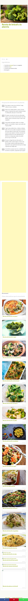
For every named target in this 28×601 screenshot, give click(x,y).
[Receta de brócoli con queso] (14, 314)
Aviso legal (7, 597)
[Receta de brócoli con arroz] (14, 546)
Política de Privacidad (17, 597)
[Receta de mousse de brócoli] (9, 564)
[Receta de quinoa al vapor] (14, 464)
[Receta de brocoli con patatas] (14, 439)
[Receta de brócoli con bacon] (14, 506)
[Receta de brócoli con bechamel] (14, 379)
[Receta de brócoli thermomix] (9, 558)
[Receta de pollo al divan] (14, 484)
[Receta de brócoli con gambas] (14, 529)
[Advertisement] (14, 43)
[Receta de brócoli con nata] (6, 552)
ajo (10, 66)
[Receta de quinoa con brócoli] (14, 570)
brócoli (11, 65)
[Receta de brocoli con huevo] (14, 401)
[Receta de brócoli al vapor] (14, 335)
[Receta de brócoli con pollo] (14, 418)
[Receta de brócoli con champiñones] (14, 356)
